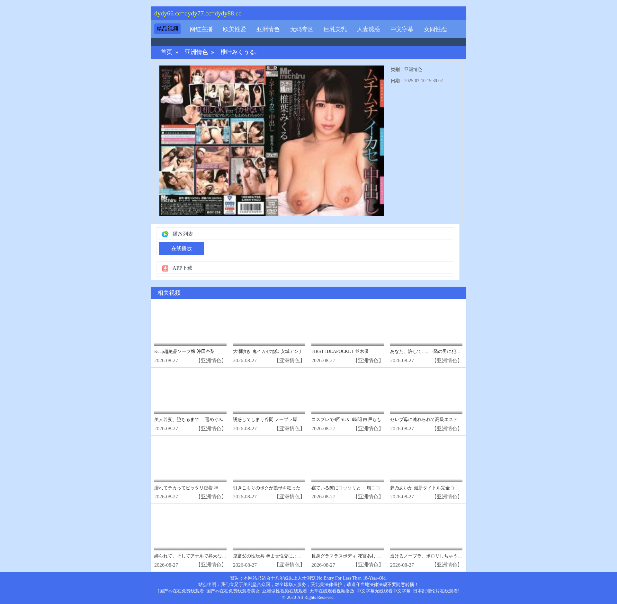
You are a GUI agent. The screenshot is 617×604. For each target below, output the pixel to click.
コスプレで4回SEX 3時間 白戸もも (346, 419)
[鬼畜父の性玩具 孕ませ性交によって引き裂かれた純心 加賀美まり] (269, 528)
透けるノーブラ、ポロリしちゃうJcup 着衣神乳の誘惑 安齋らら (454, 556)
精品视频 (167, 29)
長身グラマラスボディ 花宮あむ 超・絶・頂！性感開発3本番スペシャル (383, 556)
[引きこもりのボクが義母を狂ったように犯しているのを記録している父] (269, 460)
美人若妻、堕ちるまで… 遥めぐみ (188, 419)
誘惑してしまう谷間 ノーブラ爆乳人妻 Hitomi (279, 419)
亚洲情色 (268, 29)
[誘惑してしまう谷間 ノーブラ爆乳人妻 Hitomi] (269, 392)
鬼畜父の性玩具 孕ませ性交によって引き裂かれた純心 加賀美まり (299, 556)
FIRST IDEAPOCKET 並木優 (340, 351)
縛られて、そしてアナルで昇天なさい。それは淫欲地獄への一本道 (221, 556)
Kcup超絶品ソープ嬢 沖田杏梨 (184, 351)
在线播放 (181, 248)
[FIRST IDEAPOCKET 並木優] (347, 324)
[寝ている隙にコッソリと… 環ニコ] (347, 460)
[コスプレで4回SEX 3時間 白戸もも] (347, 392)
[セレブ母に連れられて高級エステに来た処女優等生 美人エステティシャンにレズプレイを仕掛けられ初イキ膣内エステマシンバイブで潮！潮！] (426, 392)
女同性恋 (435, 29)
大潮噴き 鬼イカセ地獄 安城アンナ (268, 351)
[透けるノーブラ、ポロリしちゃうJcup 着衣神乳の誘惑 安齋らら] (426, 528)
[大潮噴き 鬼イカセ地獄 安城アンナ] (269, 324)
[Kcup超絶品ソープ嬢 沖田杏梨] (190, 324)
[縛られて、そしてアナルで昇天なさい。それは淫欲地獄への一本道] (190, 528)
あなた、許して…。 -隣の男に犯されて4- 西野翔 (439, 351)
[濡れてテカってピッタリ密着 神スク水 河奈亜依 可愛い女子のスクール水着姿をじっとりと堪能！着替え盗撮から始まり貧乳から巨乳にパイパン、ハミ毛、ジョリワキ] (190, 460)
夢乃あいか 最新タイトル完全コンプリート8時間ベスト (446, 488)
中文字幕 (402, 29)
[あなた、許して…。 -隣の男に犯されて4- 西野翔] (426, 324)
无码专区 (301, 29)
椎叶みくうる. (238, 52)
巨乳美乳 (335, 29)
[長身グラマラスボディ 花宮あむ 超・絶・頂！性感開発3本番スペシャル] (347, 528)
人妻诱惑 (368, 29)
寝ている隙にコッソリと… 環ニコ (345, 488)
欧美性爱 (234, 29)
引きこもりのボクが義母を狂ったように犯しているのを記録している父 (305, 488)
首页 (166, 52)
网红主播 (201, 29)
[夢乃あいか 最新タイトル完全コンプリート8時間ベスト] (426, 460)
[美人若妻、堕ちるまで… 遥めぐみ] (190, 392)
